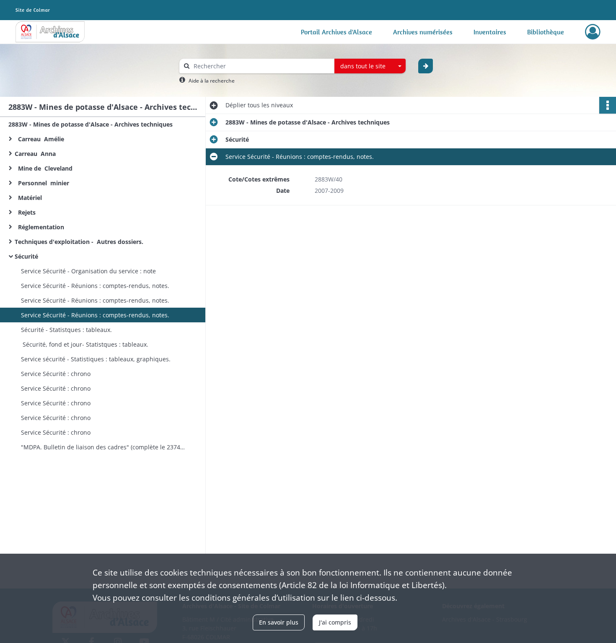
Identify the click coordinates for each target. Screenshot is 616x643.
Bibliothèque (545, 32)
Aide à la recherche (212, 80)
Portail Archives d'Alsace (336, 32)
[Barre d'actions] (607, 105)
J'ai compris (335, 622)
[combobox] (370, 66)
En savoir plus (278, 622)
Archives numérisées (423, 32)
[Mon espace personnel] (593, 32)
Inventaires (490, 32)
